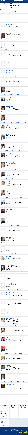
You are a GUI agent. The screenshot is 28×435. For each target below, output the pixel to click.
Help (12, 430)
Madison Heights (3, 411)
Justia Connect (5, 430)
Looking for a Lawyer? (22, 432)
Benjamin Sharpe (9, 246)
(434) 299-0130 (8, 45)
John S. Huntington (9, 374)
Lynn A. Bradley (8, 328)
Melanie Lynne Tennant (10, 283)
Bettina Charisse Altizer (10, 106)
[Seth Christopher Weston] (3, 99)
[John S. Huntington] (3, 376)
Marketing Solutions (23, 2)
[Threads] (14, 429)
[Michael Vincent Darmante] (3, 267)
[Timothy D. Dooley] (3, 192)
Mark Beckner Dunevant (10, 24)
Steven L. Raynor (9, 346)
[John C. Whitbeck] (3, 358)
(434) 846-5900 (8, 72)
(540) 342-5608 (8, 99)
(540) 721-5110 (8, 202)
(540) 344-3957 (8, 211)
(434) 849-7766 (8, 26)
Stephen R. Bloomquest (10, 384)
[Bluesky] (15, 429)
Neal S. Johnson (8, 172)
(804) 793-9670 (8, 294)
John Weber (8, 181)
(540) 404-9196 (8, 136)
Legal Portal (8, 430)
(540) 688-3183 (8, 330)
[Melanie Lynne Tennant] (3, 285)
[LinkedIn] (11, 429)
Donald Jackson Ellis (9, 301)
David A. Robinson (9, 134)
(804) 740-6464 (8, 367)
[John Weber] (3, 183)
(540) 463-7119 (8, 258)
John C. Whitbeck (9, 356)
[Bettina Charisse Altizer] (3, 108)
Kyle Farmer (8, 337)
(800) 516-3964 (8, 358)
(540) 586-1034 (8, 54)
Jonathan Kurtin (9, 209)
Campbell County (3, 414)
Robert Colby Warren (9, 218)
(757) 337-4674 (8, 320)
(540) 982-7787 (8, 155)
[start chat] (26, 432)
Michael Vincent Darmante (10, 265)
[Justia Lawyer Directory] (3, 0)
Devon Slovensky (9, 125)
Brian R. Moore (8, 43)
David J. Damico (8, 237)
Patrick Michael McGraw (10, 309)
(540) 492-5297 (8, 127)
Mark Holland (8, 228)
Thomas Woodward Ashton (10, 115)
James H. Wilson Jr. (9, 365)
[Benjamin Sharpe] (3, 248)
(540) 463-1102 (8, 303)
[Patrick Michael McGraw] (3, 311)
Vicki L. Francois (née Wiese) (11, 162)
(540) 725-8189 (8, 267)
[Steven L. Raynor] (3, 348)
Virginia (8, 3)
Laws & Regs (16, 2)
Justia (0, 3)
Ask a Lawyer (5, 2)
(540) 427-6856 (8, 174)
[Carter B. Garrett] (3, 54)
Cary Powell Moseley (9, 33)
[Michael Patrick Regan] (3, 294)
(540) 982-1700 (8, 277)
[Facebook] (12, 429)
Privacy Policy (18, 430)
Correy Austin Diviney (10, 153)
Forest (2, 407)
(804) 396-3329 (8, 386)
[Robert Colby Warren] (3, 220)
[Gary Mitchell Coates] (3, 72)
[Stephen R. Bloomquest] (3, 386)
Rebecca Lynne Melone (10, 318)
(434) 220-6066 (8, 339)
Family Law (12, 408)
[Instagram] (13, 429)
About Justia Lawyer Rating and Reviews (4, 425)
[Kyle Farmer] (3, 339)
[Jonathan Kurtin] (3, 211)
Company (11, 430)
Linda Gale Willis (9, 79)
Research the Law (9, 2)
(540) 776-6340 (8, 183)
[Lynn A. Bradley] (3, 330)
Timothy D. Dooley (9, 190)
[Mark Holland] (3, 230)
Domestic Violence (13, 407)
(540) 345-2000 (8, 108)
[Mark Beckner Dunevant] (3, 26)
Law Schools (13, 2)
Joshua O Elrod (8, 256)
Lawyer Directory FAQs (3, 422)
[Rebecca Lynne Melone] (3, 320)
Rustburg (2, 408)
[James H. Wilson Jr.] (3, 367)
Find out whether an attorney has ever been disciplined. (23, 407)
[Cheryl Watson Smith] (3, 146)
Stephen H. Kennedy (9, 87)
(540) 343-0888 (8, 239)
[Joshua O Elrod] (3, 258)
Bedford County (3, 416)
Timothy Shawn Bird (9, 200)
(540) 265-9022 (8, 146)
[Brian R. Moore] (3, 45)
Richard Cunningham (9, 61)
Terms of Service (15, 430)
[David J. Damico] (3, 239)
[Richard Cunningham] (3, 63)
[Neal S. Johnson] (3, 174)
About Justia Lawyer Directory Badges (4, 421)
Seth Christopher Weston (10, 97)
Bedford (2, 410)
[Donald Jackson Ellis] (3, 303)
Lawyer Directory (3, 3)
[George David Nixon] (3, 277)
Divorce (6, 3)
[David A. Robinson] (3, 136)
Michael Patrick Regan (10, 292)
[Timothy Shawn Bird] (3, 202)
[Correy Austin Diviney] (3, 155)
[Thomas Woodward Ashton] (3, 117)
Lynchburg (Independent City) (4, 415)
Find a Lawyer (2, 2)
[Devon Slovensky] (3, 127)
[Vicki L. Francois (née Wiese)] (3, 164)
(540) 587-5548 (8, 81)
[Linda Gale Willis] (3, 81)
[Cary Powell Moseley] (3, 35)
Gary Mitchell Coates (9, 70)
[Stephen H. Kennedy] (3, 89)
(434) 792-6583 (8, 230)
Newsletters (19, 2)
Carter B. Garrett (9, 52)
